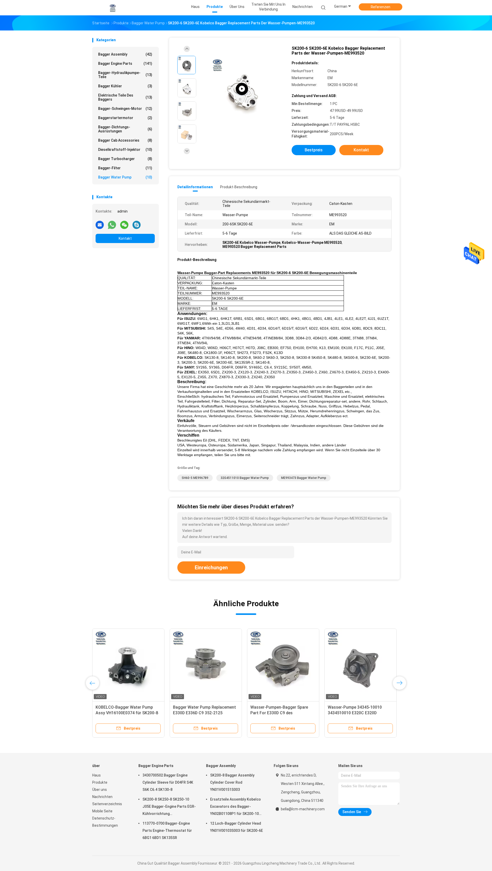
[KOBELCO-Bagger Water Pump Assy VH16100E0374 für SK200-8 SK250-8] (128, 664)
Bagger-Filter (125, 168)
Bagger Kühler (125, 86)
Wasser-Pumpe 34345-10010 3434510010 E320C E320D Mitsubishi (355, 713)
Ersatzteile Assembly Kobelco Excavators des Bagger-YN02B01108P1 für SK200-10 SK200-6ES (235, 807)
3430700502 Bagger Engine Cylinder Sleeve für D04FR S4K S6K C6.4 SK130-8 (167, 782)
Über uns (99, 790)
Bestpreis (314, 150)
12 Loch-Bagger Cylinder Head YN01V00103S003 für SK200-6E (236, 827)
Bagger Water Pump (125, 177)
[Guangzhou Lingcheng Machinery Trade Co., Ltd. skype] (136, 225)
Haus (96, 775)
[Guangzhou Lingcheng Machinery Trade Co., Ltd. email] (100, 225)
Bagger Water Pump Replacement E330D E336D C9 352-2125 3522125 (204, 713)
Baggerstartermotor (125, 118)
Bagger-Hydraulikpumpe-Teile (125, 75)
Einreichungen (211, 567)
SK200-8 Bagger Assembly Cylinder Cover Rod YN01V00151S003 (232, 782)
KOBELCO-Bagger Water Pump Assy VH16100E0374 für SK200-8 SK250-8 (127, 713)
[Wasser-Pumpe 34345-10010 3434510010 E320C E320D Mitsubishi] (360, 664)
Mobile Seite (102, 811)
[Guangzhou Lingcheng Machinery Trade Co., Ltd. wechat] (124, 225)
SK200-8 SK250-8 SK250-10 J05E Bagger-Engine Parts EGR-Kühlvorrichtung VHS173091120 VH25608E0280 (169, 807)
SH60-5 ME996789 (195, 478)
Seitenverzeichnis (107, 804)
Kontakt (125, 238)
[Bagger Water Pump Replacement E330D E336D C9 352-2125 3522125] (206, 664)
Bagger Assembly (125, 54)
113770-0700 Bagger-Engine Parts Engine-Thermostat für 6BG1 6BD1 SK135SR (167, 830)
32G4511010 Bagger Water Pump (245, 478)
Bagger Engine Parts (125, 63)
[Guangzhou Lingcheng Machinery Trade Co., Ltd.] (112, 8)
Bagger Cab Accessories (125, 140)
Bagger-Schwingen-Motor (125, 109)
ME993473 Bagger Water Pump (303, 478)
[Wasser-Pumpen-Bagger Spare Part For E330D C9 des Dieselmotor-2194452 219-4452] (283, 664)
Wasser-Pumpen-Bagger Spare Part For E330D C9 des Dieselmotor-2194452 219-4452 (280, 713)
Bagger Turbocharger (125, 159)
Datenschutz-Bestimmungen (105, 821)
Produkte (99, 782)
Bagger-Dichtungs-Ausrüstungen (125, 129)
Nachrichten (102, 797)
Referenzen (380, 7)
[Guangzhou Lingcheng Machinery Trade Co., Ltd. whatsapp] (112, 225)
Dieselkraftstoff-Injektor (125, 150)
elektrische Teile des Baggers (125, 97)
